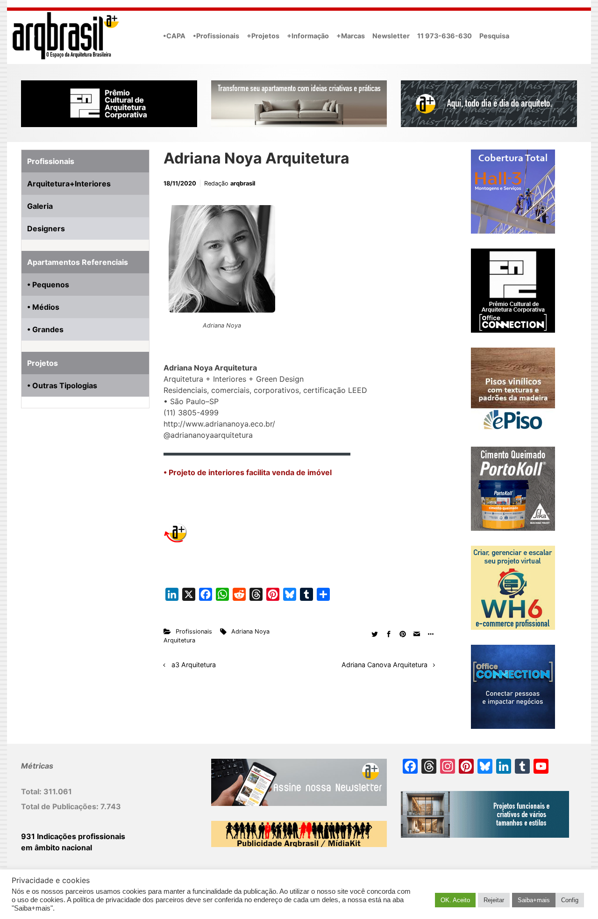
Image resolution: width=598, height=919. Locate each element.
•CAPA (174, 36)
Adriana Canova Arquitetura (384, 665)
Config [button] (569, 900)
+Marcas (350, 36)
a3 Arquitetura (193, 665)
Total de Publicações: (60, 806)
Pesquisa (494, 36)
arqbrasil (242, 183)
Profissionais (194, 631)
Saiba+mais (534, 900)
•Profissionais (216, 36)
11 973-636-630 (444, 36)
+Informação (308, 36)
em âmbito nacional (56, 847)
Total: (32, 791)
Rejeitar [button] (494, 900)
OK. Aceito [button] (455, 900)
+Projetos (263, 36)
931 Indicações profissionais (73, 836)
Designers (46, 228)
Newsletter (391, 36)
